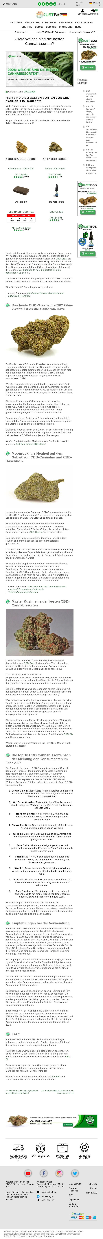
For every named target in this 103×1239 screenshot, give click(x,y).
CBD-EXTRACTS (84, 22)
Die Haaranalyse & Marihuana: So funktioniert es (57, 1092)
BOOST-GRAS (49, 22)
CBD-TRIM (27, 27)
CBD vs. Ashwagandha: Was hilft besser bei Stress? (91, 155)
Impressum (74, 1199)
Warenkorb (93, 12)
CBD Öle (68, 734)
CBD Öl (39, 27)
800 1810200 (11, 4)
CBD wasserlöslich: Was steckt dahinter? (91, 96)
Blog (78, 27)
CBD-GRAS (16, 22)
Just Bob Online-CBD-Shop (30, 444)
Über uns (93, 1184)
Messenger (47, 1196)
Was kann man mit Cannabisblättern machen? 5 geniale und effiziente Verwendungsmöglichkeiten (37, 589)
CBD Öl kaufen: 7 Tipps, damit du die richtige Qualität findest (91, 114)
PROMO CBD (66, 27)
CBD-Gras (61, 259)
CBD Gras (29, 663)
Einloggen (83, 14)
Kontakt (79, 2)
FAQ (78, 5)
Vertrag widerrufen (74, 1205)
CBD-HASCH (66, 22)
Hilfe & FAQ (91, 1193)
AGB (71, 1195)
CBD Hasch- (36, 532)
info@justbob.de (48, 1192)
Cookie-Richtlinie (73, 1189)
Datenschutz (75, 1184)
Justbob (56, 1076)
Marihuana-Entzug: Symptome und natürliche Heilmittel (22, 1092)
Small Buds (32, 22)
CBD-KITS (51, 27)
